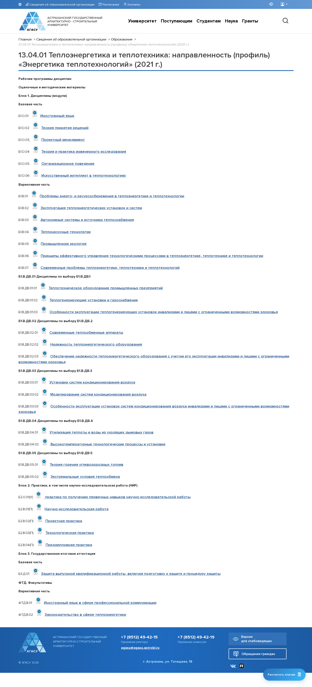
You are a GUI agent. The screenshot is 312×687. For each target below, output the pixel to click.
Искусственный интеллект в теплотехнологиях (83, 175)
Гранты (250, 21)
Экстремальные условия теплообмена (85, 476)
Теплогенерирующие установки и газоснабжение (93, 300)
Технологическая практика (69, 533)
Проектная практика (63, 521)
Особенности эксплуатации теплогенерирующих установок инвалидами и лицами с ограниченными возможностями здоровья (163, 312)
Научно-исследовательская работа (76, 509)
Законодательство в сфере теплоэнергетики (85, 614)
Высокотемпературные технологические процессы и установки (108, 444)
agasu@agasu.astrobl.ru (140, 648)
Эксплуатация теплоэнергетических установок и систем (91, 208)
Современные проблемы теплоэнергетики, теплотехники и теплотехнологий (110, 268)
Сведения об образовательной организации (61, 4)
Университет (142, 21)
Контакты (133, 4)
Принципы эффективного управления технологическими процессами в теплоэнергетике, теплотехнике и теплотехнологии (152, 256)
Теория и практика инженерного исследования (83, 151)
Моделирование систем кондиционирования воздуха (98, 394)
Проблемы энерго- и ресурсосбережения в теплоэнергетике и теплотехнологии (112, 196)
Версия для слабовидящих (256, 639)
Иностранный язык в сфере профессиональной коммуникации (100, 603)
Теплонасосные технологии (66, 232)
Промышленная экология (63, 244)
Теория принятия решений (65, 128)
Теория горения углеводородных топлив (86, 464)
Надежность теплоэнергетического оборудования (96, 344)
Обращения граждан (258, 654)
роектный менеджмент (63, 140)
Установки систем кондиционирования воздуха (92, 382)
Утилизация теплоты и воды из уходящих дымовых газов (101, 432)
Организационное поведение (67, 163)
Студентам (209, 21)
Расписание (110, 4)
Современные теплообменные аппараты (86, 332)
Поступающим (176, 21)
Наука (231, 21)
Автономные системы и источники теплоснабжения (87, 220)
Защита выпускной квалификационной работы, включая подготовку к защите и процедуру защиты (131, 574)
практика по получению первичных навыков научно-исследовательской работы (118, 497)
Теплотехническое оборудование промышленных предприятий (106, 288)
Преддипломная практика (69, 545)
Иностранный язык (57, 116)
